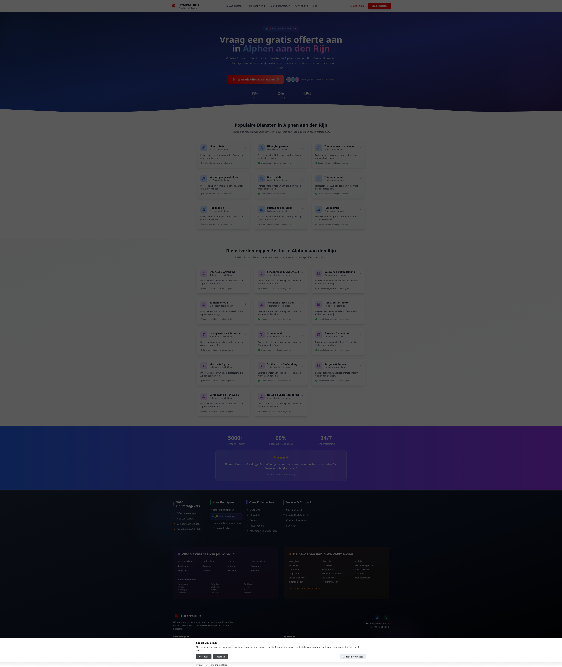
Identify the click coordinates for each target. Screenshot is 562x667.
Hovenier (293, 565)
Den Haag (248, 584)
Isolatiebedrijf (329, 577)
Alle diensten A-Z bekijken (303, 588)
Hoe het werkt (257, 5)
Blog (314, 5)
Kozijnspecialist (362, 577)
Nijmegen (182, 593)
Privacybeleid (257, 525)
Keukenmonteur (330, 581)
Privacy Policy (201, 665)
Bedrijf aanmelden (280, 5)
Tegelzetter (294, 573)
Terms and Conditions (218, 665)
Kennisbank (301, 5)
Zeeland (255, 570)
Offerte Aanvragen (187, 513)
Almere (214, 590)
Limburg (231, 566)
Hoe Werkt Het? (185, 518)
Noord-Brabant (258, 561)
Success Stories (221, 528)
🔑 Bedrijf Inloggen (226, 516)
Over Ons (255, 509)
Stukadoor (360, 573)
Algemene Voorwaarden (263, 531)
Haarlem (247, 593)
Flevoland (231, 570)
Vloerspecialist (362, 569)
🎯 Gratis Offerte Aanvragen (256, 79)
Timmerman (328, 569)
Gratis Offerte (379, 5)
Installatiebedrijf (297, 577)
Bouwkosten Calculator (190, 529)
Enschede (215, 593)
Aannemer (294, 569)
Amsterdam (183, 584)
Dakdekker (327, 565)
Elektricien (327, 561)
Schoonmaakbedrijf (331, 573)
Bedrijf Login (357, 5)
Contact (254, 520)
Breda (246, 590)
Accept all (204, 656)
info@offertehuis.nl (297, 515)
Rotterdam (215, 584)
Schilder (359, 561)
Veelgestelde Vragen (188, 523)
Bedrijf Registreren (223, 509)
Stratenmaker (296, 581)
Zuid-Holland (208, 561)
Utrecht (230, 561)
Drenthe (206, 570)
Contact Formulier (296, 520)
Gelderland (183, 566)
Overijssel (207, 566)
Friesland (182, 570)
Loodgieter (294, 561)
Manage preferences (352, 656)
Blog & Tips (256, 515)
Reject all (220, 656)
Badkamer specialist (365, 565)
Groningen (256, 566)
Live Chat (291, 525)
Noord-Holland (185, 561)
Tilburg (246, 587)
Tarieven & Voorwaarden (227, 523)
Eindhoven (215, 587)
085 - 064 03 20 (294, 509)
